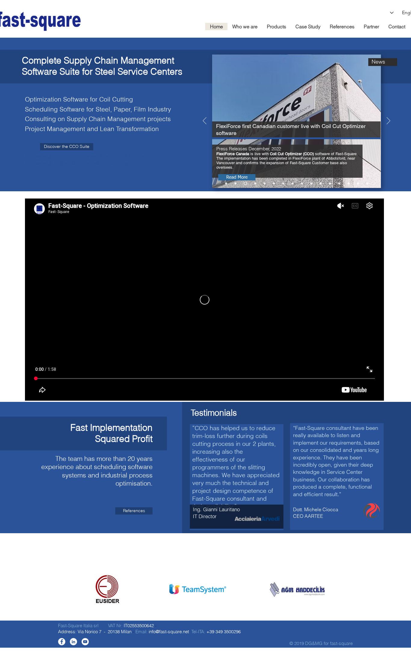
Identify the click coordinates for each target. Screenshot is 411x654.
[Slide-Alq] (283, 184)
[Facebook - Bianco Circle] (61, 641)
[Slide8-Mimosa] (339, 184)
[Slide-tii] (265, 184)
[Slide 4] (367, 184)
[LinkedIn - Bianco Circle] (73, 641)
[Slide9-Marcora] (321, 184)
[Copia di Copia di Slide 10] (293, 184)
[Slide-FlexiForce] (245, 183)
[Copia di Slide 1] (194, 600)
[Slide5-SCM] (358, 184)
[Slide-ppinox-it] (274, 184)
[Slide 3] (211, 600)
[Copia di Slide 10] (302, 184)
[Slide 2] (205, 600)
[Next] (388, 121)
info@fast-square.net (169, 631)
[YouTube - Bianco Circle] (85, 641)
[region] (236, 477)
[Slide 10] (311, 184)
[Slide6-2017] (349, 184)
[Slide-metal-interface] (255, 184)
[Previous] (204, 121)
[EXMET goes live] (226, 184)
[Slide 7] (330, 184)
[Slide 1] (200, 600)
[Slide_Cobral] (235, 184)
